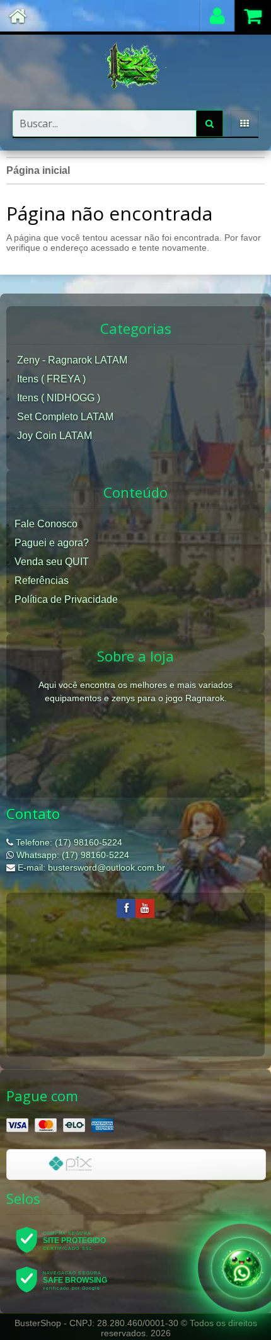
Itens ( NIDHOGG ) (58, 397)
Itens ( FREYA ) (51, 379)
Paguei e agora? (51, 542)
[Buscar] (209, 123)
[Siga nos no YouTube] (145, 908)
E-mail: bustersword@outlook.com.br (90, 867)
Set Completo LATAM (65, 416)
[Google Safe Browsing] (69, 1279)
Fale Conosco (46, 523)
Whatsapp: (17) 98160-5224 (71, 855)
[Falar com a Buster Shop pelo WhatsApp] (242, 1265)
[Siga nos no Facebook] (126, 908)
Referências (41, 580)
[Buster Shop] (135, 66)
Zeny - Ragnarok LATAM (72, 360)
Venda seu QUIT (51, 561)
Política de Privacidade (66, 599)
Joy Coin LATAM (54, 435)
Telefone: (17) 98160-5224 (67, 842)
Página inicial (38, 170)
